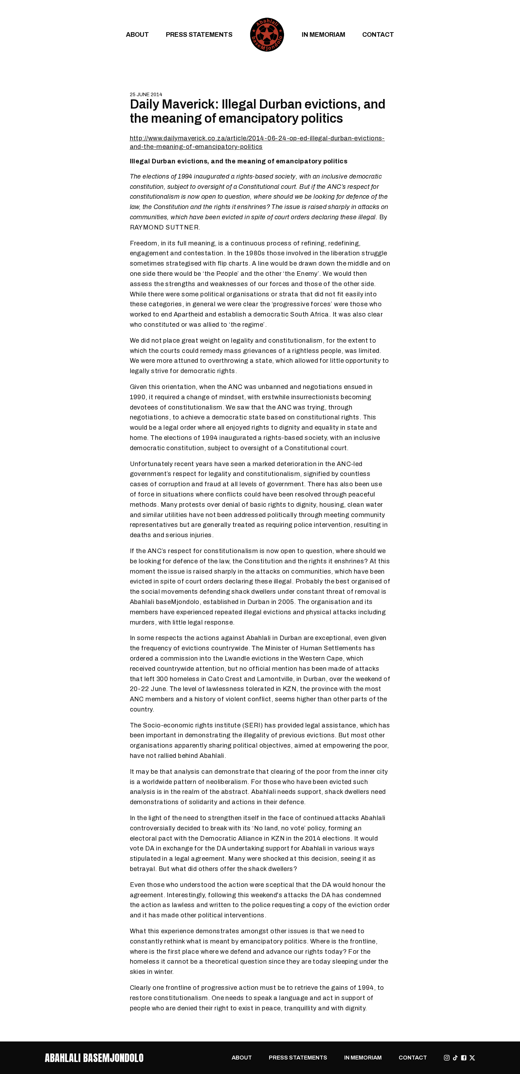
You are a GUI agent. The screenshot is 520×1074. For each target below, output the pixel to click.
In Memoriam (323, 34)
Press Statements (199, 34)
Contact (378, 34)
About (137, 34)
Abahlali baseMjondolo (94, 1057)
